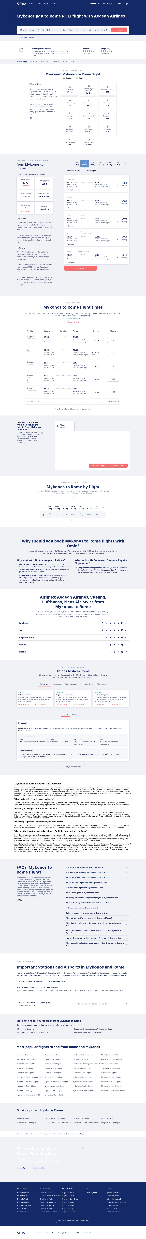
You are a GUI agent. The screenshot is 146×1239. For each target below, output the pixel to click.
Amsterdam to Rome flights (111, 1059)
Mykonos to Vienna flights (54, 1086)
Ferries (52, 3)
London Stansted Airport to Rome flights (88, 1064)
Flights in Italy (36, 1134)
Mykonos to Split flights (25, 1090)
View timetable (25, 211)
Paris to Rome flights (52, 1055)
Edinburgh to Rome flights (83, 1055)
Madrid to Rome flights (110, 1055)
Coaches (38, 3)
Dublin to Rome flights (81, 1068)
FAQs (73, 61)
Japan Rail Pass (113, 1192)
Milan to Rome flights (25, 1068)
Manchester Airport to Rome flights (30, 1077)
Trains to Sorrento (24, 1205)
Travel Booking (113, 1205)
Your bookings (108, 3)
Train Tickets (22, 1189)
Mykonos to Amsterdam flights (56, 1081)
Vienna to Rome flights (25, 1073)
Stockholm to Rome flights (111, 1068)
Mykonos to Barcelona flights (28, 1081)
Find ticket (25, 186)
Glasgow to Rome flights (82, 1059)
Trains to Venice (23, 1199)
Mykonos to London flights (83, 1077)
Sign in (127, 3)
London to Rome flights (25, 1055)
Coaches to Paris (46, 1199)
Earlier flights (34, 401)
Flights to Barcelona (70, 1199)
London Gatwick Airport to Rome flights (60, 1123)
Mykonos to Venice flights (82, 1086)
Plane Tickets (67, 1189)
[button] (68, 30)
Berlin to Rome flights (53, 1064)
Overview (55, 61)
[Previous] (42, 507)
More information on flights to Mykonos (32, 1032)
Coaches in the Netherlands (50, 1196)
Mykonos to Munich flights (111, 1086)
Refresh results (72, 322)
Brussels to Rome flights (54, 1077)
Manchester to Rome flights (27, 1059)
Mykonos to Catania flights (83, 1090)
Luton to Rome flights (53, 1073)
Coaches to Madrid (47, 1205)
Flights (46, 3)
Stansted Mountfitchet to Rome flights (87, 1123)
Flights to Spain (68, 1205)
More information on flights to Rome (88, 1032)
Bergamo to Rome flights (110, 1123)
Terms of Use (49, 1233)
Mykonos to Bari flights (53, 1090)
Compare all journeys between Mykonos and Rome (93, 1029)
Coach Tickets (45, 1189)
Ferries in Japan (91, 1192)
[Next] (125, 163)
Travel (109, 1189)
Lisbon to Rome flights (53, 1068)
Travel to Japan (113, 1196)
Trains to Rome (23, 1192)
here (89, 409)
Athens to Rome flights (109, 1064)
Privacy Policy (63, 1233)
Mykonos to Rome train (26, 1029)
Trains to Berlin (23, 1202)
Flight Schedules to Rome (54, 1134)
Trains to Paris (22, 1196)
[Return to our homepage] (23, 3)
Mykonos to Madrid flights (111, 1077)
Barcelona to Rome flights (54, 1059)
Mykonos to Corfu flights (54, 1095)
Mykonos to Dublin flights (26, 1086)
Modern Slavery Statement (81, 1233)
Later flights (112, 401)
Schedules (45, 61)
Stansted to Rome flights (82, 1073)
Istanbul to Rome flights (26, 1064)
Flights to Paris (68, 1196)
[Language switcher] (94, 3)
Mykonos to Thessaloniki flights (113, 1090)
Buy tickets (34, 61)
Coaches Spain (45, 1192)
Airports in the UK (114, 1199)
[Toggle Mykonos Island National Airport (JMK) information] (126, 1004)
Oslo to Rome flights (109, 1073)
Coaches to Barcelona (48, 1202)
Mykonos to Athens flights (83, 1081)
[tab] (73, 170)
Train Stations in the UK (116, 1202)
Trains (31, 3)
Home (19, 1134)
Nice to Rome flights (108, 1118)
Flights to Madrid (68, 1202)
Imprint (38, 1233)
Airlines (65, 61)
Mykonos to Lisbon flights (111, 1081)
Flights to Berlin (68, 1192)
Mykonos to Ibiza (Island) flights (29, 1095)
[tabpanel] (92, 450)
